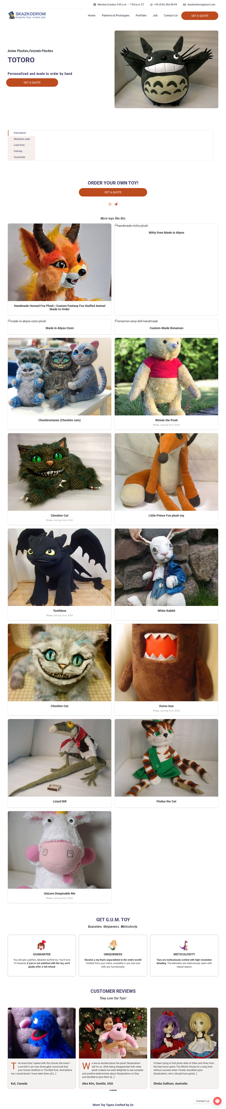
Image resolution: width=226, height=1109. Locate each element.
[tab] (21, 133)
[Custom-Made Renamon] (136, 321)
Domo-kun (166, 706)
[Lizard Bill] (59, 721)
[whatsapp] (110, 204)
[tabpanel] (124, 145)
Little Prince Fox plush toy (166, 515)
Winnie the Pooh (166, 420)
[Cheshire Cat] (59, 435)
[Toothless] (59, 531)
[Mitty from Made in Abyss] (131, 226)
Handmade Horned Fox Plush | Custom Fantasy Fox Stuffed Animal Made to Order (59, 307)
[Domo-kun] (166, 626)
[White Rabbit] (166, 531)
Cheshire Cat (59, 515)
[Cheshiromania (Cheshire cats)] (59, 340)
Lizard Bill (59, 801)
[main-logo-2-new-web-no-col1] (27, 11)
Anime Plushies (18, 51)
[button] (110, 1090)
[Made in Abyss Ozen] (27, 321)
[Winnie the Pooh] (166, 340)
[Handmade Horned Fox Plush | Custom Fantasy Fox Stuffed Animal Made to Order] (59, 226)
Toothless (59, 611)
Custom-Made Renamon (166, 328)
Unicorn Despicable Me (59, 893)
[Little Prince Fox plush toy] (166, 435)
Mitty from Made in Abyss (166, 232)
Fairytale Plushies (41, 51)
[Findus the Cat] (166, 721)
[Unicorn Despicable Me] (59, 813)
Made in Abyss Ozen (60, 328)
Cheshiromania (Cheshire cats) (59, 420)
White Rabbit (166, 611)
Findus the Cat (166, 801)
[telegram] (115, 204)
